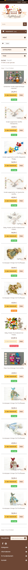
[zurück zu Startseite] (2, 43)
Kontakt (19, 2)
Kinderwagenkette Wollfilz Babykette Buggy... (14, 158)
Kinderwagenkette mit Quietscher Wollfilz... (14, 193)
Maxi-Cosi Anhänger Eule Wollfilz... (14, 368)
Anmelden (24, 2)
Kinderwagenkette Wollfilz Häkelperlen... (14, 122)
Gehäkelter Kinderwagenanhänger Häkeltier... (14, 87)
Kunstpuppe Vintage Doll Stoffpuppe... (14, 263)
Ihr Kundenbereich (7, 556)
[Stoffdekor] (14, 12)
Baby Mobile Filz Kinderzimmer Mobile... (14, 333)
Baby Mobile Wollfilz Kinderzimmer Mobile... (14, 228)
